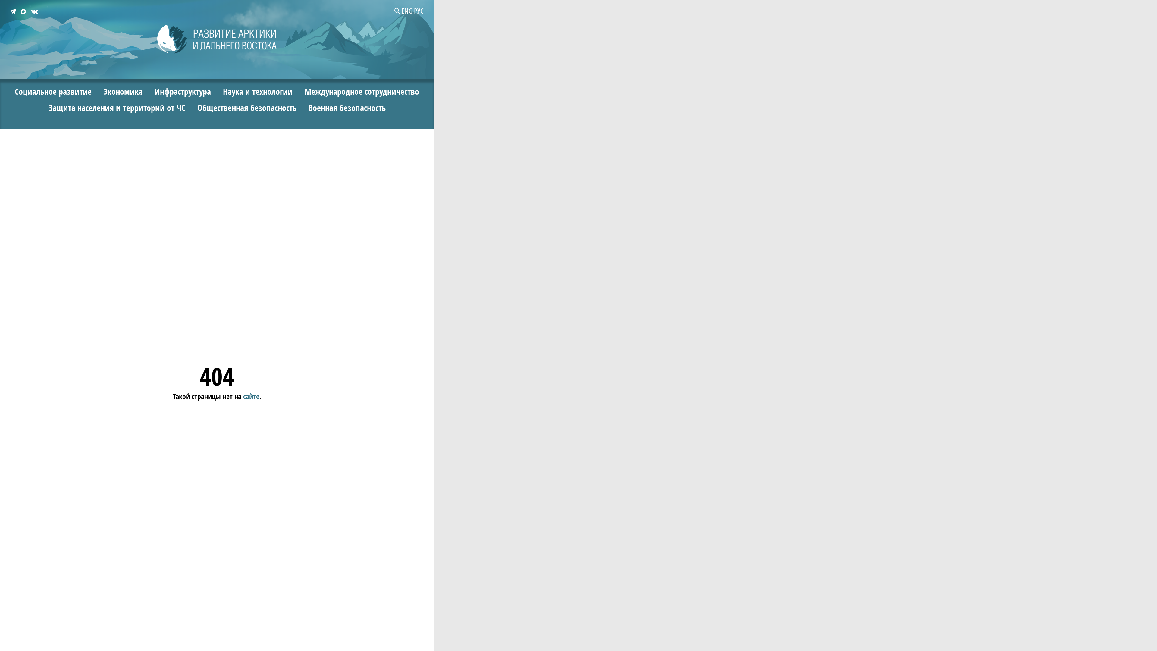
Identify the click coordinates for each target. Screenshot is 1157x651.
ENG (406, 11)
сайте (251, 396)
